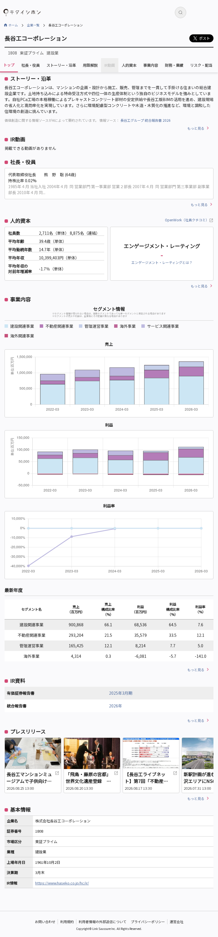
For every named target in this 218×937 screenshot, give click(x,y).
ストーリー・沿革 (61, 65)
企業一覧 (33, 25)
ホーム (13, 25)
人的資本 (129, 65)
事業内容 (150, 65)
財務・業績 (174, 65)
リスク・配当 (201, 65)
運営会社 (176, 921)
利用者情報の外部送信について (102, 921)
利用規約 (67, 921)
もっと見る (195, 128)
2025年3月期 (120, 693)
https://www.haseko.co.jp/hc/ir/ (62, 883)
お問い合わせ (45, 921)
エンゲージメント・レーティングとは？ (161, 262)
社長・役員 (30, 65)
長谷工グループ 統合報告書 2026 (145, 120)
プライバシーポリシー (148, 921)
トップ (8, 65)
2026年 (115, 706)
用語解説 (90, 65)
